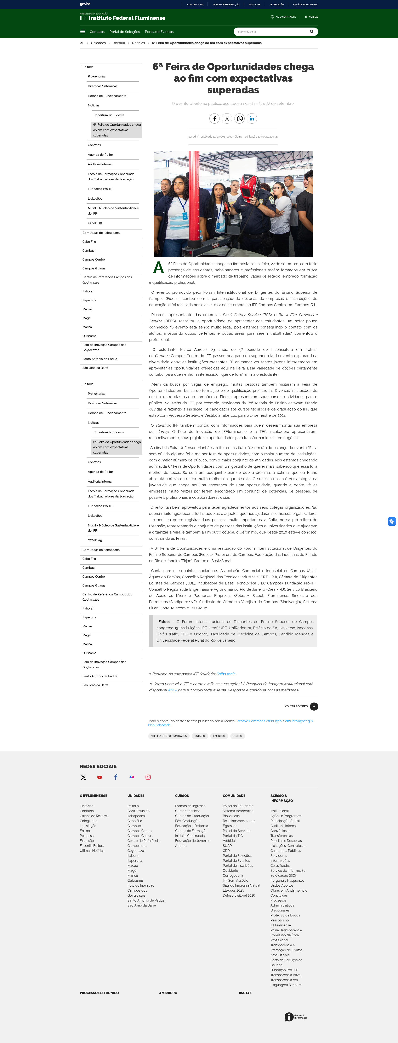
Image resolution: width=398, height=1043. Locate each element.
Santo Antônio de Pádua (146, 900)
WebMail (229, 841)
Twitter (83, 777)
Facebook (115, 777)
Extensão (87, 841)
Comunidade (234, 796)
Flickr (131, 777)
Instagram (148, 777)
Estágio (200, 736)
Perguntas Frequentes (287, 880)
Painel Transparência (286, 930)
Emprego (219, 736)
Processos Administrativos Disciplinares (282, 905)
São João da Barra (141, 905)
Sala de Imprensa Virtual (241, 885)
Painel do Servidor (237, 831)
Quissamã (135, 880)
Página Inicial (82, 43)
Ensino (85, 831)
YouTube (99, 777)
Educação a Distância (191, 826)
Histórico (86, 806)
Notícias (138, 43)
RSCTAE (245, 993)
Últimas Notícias (92, 851)
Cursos (182, 796)
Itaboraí (133, 856)
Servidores (279, 856)
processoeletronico (99, 993)
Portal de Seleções (124, 32)
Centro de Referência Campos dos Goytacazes (143, 846)
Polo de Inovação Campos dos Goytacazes (140, 890)
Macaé (132, 866)
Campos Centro (139, 831)
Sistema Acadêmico (238, 811)
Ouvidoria (230, 871)
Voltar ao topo (296, 706)
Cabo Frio (134, 821)
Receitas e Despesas (286, 841)
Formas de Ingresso (190, 806)
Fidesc (237, 736)
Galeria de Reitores (94, 816)
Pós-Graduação (187, 821)
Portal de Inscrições (238, 866)
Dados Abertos (282, 885)
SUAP (227, 846)
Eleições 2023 (233, 890)
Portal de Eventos (159, 32)
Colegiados (88, 821)
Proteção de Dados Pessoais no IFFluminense (285, 920)
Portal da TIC (233, 836)
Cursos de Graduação (192, 816)
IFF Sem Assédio (235, 880)
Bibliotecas (231, 816)
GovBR (85, 4)
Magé (131, 871)
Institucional (280, 811)
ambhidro (168, 993)
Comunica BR (195, 4)
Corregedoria (233, 876)
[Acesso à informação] (297, 1017)
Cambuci (134, 826)
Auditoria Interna (283, 826)
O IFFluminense (93, 796)
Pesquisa (87, 836)
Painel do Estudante (238, 806)
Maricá (132, 876)
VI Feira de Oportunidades (169, 736)
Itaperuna (134, 861)
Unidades (98, 43)
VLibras (313, 17)
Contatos (97, 32)
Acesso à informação (226, 4)
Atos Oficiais (280, 955)
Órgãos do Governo (305, 4)
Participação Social (285, 821)
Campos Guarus (140, 836)
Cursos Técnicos (187, 811)
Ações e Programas (286, 816)
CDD (226, 851)
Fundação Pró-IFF (284, 970)
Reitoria (119, 43)
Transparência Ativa (286, 975)
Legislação (277, 4)
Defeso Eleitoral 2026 (239, 895)
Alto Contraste (286, 17)
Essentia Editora (92, 846)
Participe (254, 4)
